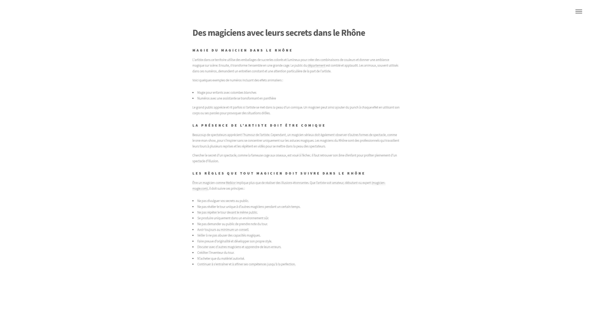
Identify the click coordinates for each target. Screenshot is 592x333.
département (316, 65)
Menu (578, 11)
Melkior (231, 183)
